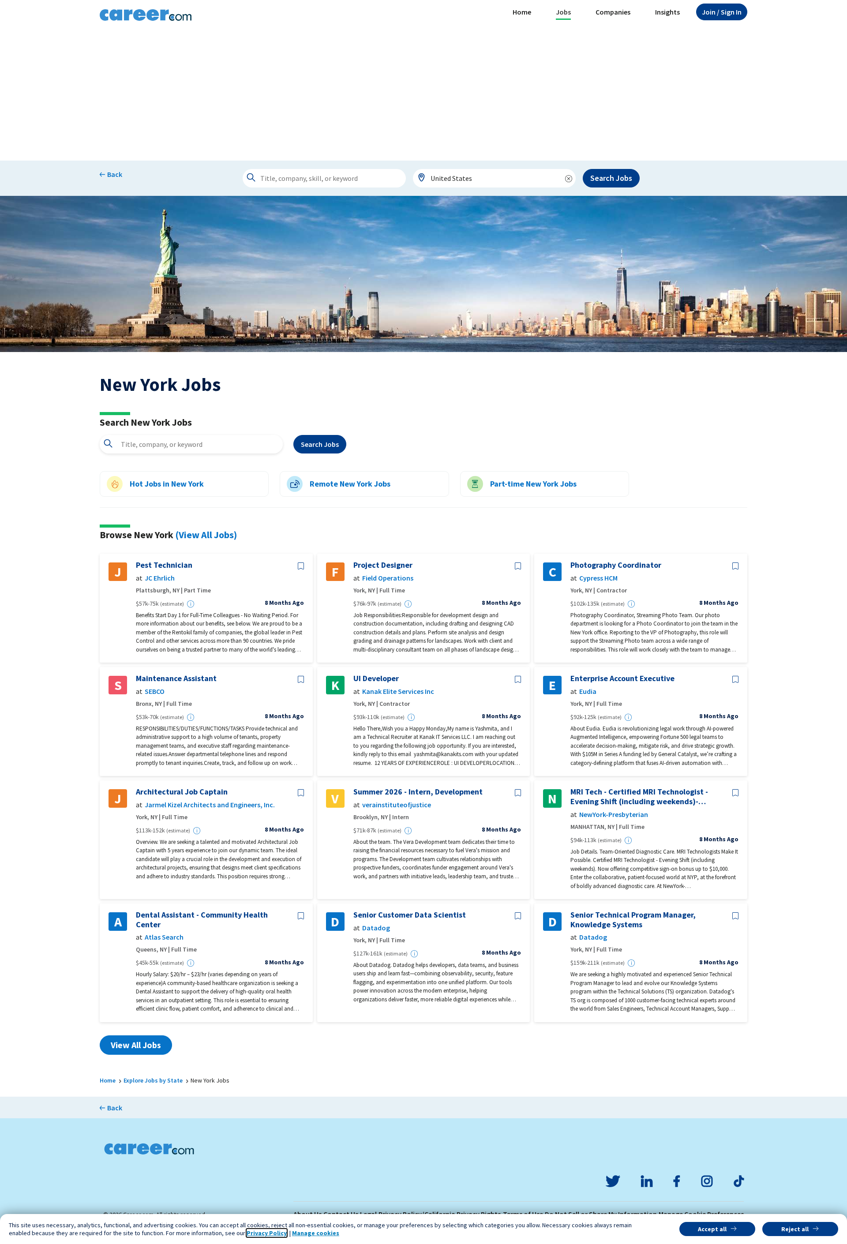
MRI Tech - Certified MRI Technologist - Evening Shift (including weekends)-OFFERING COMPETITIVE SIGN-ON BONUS (642, 796)
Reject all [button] (795, 1229)
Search (320, 444)
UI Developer (376, 678)
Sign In (722, 11)
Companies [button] (613, 11)
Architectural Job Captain (182, 792)
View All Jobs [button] (136, 1044)
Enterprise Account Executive (622, 678)
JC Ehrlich (160, 578)
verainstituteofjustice (396, 805)
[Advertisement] (423, 94)
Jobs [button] (563, 11)
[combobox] (494, 178)
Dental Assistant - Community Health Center (202, 919)
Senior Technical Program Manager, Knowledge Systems (633, 919)
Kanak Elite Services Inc (398, 691)
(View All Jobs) (206, 534)
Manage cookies (315, 1233)
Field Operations (387, 578)
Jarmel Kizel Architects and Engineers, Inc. (210, 805)
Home (522, 11)
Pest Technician (164, 565)
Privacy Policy (267, 1233)
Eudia (587, 691)
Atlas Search (164, 937)
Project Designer (382, 565)
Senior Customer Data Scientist (409, 915)
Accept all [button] (712, 1229)
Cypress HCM (598, 578)
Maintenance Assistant (176, 678)
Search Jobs (611, 178)
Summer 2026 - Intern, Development (418, 792)
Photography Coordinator (615, 565)
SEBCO (155, 691)
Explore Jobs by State (153, 1080)
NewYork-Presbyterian (613, 814)
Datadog (376, 928)
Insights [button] (667, 11)
